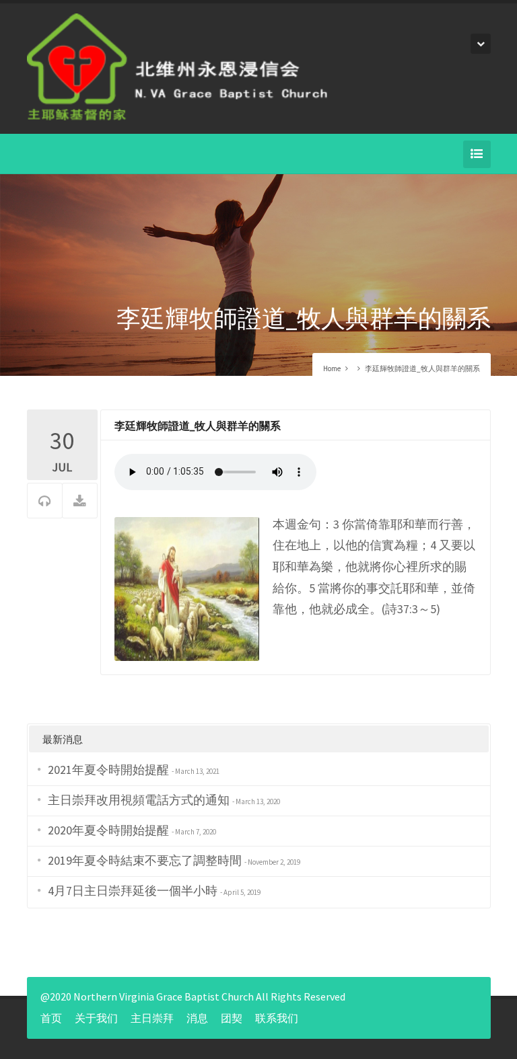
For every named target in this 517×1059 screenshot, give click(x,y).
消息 (197, 1018)
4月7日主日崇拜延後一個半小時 (132, 890)
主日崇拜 (152, 1018)
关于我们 (96, 1018)
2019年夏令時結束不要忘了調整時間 (145, 860)
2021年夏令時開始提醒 (108, 769)
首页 (51, 1018)
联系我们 (276, 1018)
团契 (231, 1018)
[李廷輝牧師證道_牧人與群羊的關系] (186, 587)
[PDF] (80, 501)
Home (332, 368)
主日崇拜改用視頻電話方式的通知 (139, 800)
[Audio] (45, 501)
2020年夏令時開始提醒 (108, 830)
